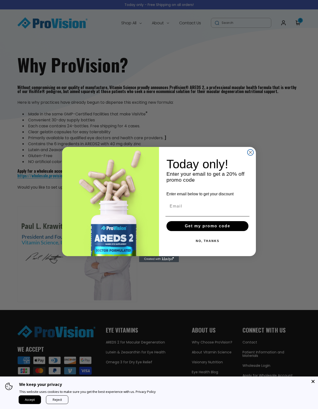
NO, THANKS (207, 241)
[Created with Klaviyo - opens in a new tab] (159, 259)
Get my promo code (207, 226)
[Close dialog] (250, 152)
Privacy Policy (146, 391)
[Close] (313, 381)
